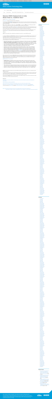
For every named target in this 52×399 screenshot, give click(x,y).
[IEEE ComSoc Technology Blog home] (6, 4)
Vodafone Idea (26, 85)
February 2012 (42, 341)
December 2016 (42, 121)
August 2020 (41, 85)
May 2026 (41, 28)
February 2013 (42, 159)
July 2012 (41, 337)
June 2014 (41, 318)
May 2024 (41, 48)
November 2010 (42, 181)
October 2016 (42, 295)
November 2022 (42, 63)
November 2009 (42, 191)
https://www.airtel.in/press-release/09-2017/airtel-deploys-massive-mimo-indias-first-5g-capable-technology (16, 83)
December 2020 (42, 254)
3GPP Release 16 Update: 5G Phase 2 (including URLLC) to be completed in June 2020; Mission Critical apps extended (21, 89)
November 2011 (42, 171)
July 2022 (41, 66)
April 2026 (41, 29)
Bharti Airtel (18, 85)
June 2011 (41, 175)
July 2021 (41, 76)
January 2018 (42, 110)
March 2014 (41, 148)
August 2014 (41, 144)
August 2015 (41, 134)
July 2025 (41, 209)
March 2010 (41, 360)
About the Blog (8, 12)
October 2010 (42, 354)
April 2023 (41, 231)
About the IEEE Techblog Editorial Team (17, 12)
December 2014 (42, 313)
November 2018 (42, 102)
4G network (20, 49)
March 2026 (41, 30)
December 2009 (42, 190)
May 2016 (41, 127)
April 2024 (41, 49)
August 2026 (41, 26)
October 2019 (42, 93)
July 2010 (41, 184)
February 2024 (42, 223)
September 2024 (42, 45)
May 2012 (41, 166)
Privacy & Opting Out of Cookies (19, 394)
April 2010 (41, 359)
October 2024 (42, 44)
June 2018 (41, 106)
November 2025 (42, 33)
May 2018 (41, 107)
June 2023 (41, 57)
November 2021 (42, 245)
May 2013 (41, 156)
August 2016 (41, 124)
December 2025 (42, 205)
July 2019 (41, 268)
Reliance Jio (21, 85)
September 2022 (42, 237)
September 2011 (42, 345)
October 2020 (42, 83)
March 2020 (41, 89)
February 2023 (42, 60)
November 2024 (42, 43)
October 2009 (42, 364)
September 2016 (42, 296)
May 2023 (41, 58)
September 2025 (42, 35)
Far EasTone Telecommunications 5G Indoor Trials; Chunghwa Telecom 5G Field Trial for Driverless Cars (17, 88)
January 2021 (42, 81)
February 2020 (42, 90)
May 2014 (41, 319)
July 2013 (41, 327)
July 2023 (41, 56)
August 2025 (41, 36)
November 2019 (42, 92)
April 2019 (41, 98)
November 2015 (42, 304)
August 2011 (41, 346)
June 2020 (41, 259)
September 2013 (42, 153)
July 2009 (41, 194)
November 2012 (42, 161)
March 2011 (41, 350)
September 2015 (42, 133)
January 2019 (42, 273)
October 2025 (42, 34)
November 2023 (42, 53)
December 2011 (42, 170)
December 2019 (42, 264)
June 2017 (41, 116)
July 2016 (41, 125)
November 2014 (42, 314)
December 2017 (42, 111)
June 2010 (41, 185)
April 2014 (41, 147)
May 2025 (41, 38)
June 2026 (41, 200)
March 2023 (41, 232)
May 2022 (41, 68)
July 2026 (41, 27)
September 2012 (42, 163)
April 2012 (41, 167)
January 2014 (42, 150)
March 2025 (41, 40)
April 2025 (41, 39)
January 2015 (42, 140)
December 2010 (42, 180)
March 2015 (41, 138)
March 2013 (41, 158)
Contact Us (6, 394)
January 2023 (42, 61)
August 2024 (41, 218)
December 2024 (42, 42)
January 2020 (42, 263)
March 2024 (41, 222)
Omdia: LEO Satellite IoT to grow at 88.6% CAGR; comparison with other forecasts (44, 380)
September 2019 (42, 94)
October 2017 (42, 113)
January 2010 (42, 189)
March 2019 (41, 99)
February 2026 (42, 31)
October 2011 (42, 172)
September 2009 (42, 192)
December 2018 (42, 101)
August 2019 (41, 95)
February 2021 (42, 80)
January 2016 (42, 130)
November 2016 (42, 122)
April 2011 (41, 177)
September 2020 (42, 84)
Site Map (9, 394)
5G (16, 85)
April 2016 (41, 300)
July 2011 (41, 174)
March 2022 (41, 69)
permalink (33, 85)
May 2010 (41, 186)
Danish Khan (5, 20)
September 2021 (42, 74)
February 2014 (42, 149)
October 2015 (42, 305)
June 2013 (41, 328)
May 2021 (41, 250)
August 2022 (41, 65)
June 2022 (41, 67)
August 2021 (41, 75)
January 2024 (42, 51)
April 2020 (41, 88)
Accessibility (12, 394)
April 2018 (41, 108)
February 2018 (42, 282)
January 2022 (42, 71)
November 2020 (42, 255)
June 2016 (41, 126)
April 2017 (41, 118)
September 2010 (42, 355)
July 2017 (41, 115)
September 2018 (42, 104)
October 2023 (42, 54)
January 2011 (42, 179)
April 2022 (41, 241)
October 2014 (42, 142)
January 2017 (42, 120)
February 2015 (42, 139)
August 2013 (41, 154)
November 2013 (42, 151)
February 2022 (42, 70)
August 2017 (41, 287)
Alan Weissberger (13, 19)
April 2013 (41, 157)
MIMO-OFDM (11, 85)
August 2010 (41, 183)
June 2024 (41, 47)
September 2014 (42, 143)
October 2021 (42, 246)
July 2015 (41, 135)
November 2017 (42, 112)
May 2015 (41, 309)
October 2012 (42, 162)
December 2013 (42, 323)
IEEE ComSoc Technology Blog (12, 6)
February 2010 (42, 188)
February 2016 (42, 129)
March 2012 (41, 168)
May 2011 (41, 176)
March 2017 (41, 291)
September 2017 (42, 286)
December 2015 (42, 131)
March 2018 (41, 109)
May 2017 (41, 117)
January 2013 (42, 332)
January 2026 (42, 204)
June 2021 (41, 77)
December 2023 (42, 52)
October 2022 (42, 236)
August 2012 (41, 336)
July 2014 (41, 145)
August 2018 (41, 277)
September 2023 (42, 227)
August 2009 (41, 193)
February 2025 (42, 213)
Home (4, 12)
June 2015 (41, 136)
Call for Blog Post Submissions (29, 12)
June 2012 (41, 165)
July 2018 (41, 278)
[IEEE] (45, 4)
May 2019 (41, 97)
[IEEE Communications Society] (39, 395)
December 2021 (42, 72)
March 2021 (41, 79)
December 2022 (42, 62)
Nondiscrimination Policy (26, 394)
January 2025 (42, 214)
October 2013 (42, 152)
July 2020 (41, 86)
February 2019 (42, 272)
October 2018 (42, 103)
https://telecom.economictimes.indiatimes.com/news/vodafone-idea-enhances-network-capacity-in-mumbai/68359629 (18, 84)
